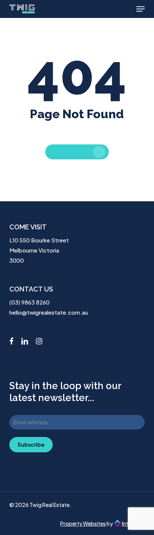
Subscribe (31, 444)
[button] (140, 9)
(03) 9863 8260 (29, 302)
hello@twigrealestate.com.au (48, 312)
